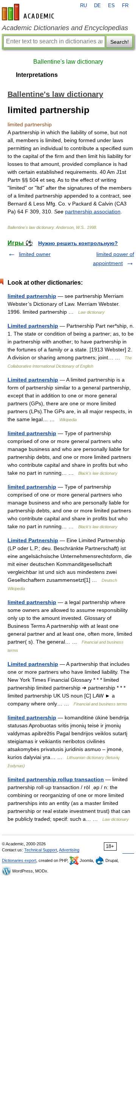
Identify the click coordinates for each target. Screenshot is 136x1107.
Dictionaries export (19, 860)
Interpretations (37, 75)
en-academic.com (29, 12)
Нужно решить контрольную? (78, 243)
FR (125, 5)
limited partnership (32, 296)
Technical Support (40, 850)
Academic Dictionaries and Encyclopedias (65, 28)
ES (111, 5)
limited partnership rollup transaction (56, 779)
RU (83, 5)
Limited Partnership (33, 540)
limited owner (35, 254)
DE (97, 5)
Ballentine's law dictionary (68, 61)
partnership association (93, 212)
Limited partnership (33, 326)
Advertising (69, 850)
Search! (119, 42)
